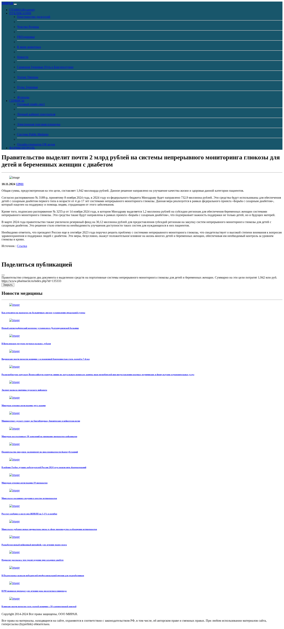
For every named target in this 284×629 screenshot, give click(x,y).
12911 (20, 184)
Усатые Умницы (27, 77)
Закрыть (8, 284)
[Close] (3, 275)
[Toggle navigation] (15, 4)
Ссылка (22, 246)
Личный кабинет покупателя (36, 114)
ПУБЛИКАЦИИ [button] (20, 13)
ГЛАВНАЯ (22, 9)
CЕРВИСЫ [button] (16, 100)
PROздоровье (26, 36)
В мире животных (29, 47)
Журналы (23, 97)
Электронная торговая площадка (38, 124)
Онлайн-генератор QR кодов (36, 144)
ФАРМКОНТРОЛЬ (22, 148)
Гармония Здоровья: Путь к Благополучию (45, 67)
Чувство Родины (28, 26)
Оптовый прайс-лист (31, 104)
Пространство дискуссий (33, 16)
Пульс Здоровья (27, 87)
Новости (22, 57)
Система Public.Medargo (32, 134)
